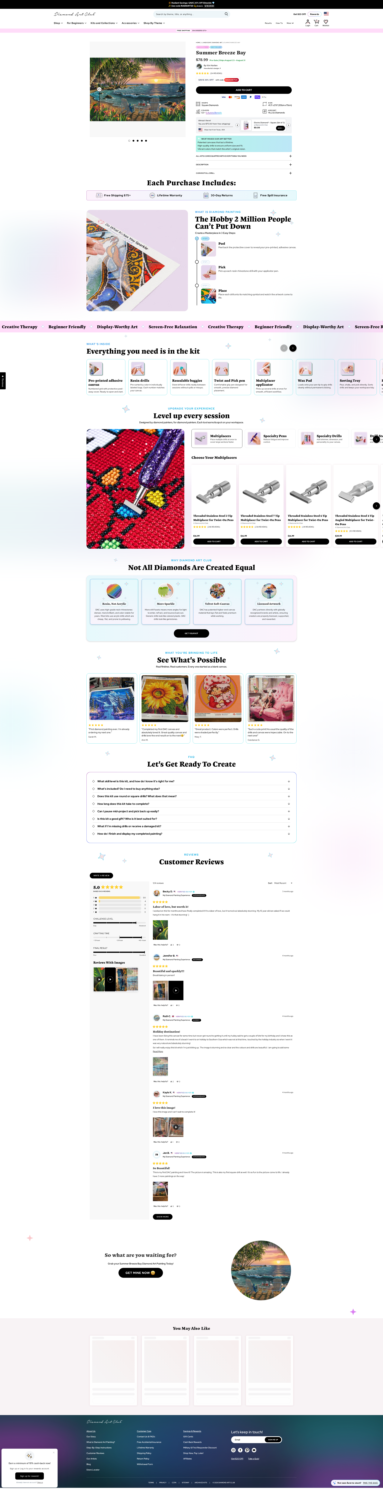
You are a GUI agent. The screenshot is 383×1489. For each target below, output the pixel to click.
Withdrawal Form (145, 1464)
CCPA (174, 1483)
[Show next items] (293, 348)
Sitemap (185, 1483)
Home (198, 42)
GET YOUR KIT (191, 633)
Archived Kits (201, 1483)
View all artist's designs (211, 68)
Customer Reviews (95, 1453)
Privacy (162, 1483)
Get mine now (138, 1273)
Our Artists (91, 1458)
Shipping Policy (144, 1453)
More (289, 23)
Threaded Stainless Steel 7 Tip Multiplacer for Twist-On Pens (261, 518)
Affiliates (187, 1458)
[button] (181, 88)
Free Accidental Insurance (149, 1442)
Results (268, 23)
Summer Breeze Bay (232, 42)
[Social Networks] (233, 1450)
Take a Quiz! (253, 1458)
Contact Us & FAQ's (146, 1436)
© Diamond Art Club (200, 523)
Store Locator (92, 1469)
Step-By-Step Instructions (99, 1447)
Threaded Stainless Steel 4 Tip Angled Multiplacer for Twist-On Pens (354, 520)
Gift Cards (188, 1436)
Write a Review (103, 876)
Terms (151, 1483)
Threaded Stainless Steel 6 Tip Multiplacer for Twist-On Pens (308, 518)
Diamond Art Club (226, 1483)
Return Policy (143, 1458)
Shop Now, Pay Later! (193, 1453)
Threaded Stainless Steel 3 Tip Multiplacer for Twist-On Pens (213, 518)
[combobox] (191, 14)
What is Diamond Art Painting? (100, 1442)
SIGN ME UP (273, 1440)
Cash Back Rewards (192, 1442)
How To (279, 23)
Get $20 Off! (299, 14)
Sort (270, 883)
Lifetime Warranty (145, 1447)
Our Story (91, 1436)
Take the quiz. (370, 1483)
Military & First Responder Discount (200, 1447)
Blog (88, 1464)
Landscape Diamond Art (212, 42)
